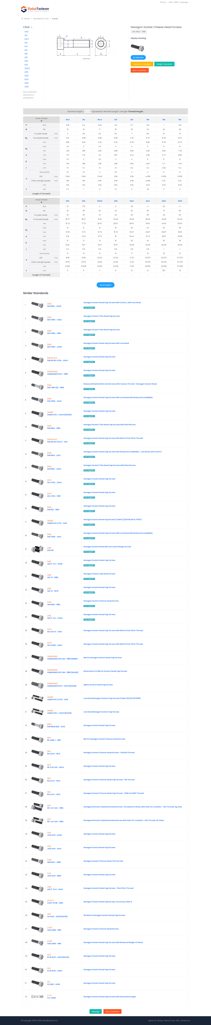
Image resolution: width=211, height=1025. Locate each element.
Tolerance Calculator (142, 64)
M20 (27, 75)
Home (26, 18)
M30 (27, 83)
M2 (26, 35)
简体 (171, 2)
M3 (26, 42)
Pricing (163, 2)
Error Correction (139, 70)
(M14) (27, 68)
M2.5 (27, 39)
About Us (152, 1020)
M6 (26, 53)
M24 (27, 79)
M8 (26, 57)
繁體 (176, 2)
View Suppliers (89, 308)
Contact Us (185, 1020)
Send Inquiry (105, 285)
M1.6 (26, 31)
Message (95, 1011)
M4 (26, 46)
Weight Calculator (164, 64)
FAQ (177, 1020)
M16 (26, 72)
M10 (26, 61)
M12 (26, 64)
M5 (26, 50)
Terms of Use (169, 1020)
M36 (27, 86)
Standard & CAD (41, 18)
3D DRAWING (138, 57)
